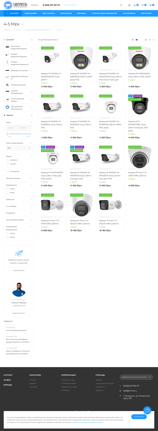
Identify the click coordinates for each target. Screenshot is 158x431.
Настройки (100, 387)
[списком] (149, 40)
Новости (8, 321)
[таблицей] (153, 40)
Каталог (8, 375)
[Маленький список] (132, 40)
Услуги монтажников (104, 383)
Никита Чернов (18, 302)
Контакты (33, 387)
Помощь (100, 375)
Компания (35, 375)
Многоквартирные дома (16, 330)
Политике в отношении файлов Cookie (86, 422)
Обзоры (99, 380)
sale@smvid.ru (130, 391)
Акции (7, 380)
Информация (68, 375)
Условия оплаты (68, 380)
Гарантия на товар (69, 387)
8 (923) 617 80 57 (51, 5)
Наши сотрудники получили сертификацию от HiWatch (18, 352)
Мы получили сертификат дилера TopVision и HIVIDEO (17, 340)
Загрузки (99, 390)
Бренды (8, 385)
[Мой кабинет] (129, 5)
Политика (65, 390)
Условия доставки (68, 383)
